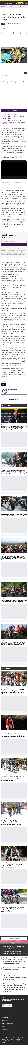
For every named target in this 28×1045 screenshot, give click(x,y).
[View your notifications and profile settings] (16, 3)
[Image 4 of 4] (23, 55)
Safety (14, 10)
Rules (9, 10)
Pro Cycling (4, 10)
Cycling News (10, 23)
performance (5, 362)
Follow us (16, 33)
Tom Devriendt (5, 262)
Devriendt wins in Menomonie (12, 120)
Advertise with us (6, 1029)
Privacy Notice (20, 250)
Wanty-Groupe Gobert (11, 266)
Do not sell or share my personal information (12, 1032)
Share (5, 33)
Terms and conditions (7, 1011)
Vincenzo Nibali (6, 128)
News (3, 23)
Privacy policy (5, 1017)
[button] (26, 3)
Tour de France (8, 132)
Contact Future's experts (7, 1014)
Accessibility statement (7, 1023)
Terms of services (18, 249)
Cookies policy (5, 1020)
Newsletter (24, 33)
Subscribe (20, 3)
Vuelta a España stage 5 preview (17, 6)
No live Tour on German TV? (11, 115)
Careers (3, 1026)
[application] (14, 169)
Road (3, 384)
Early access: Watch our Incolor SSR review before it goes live (14, 968)
